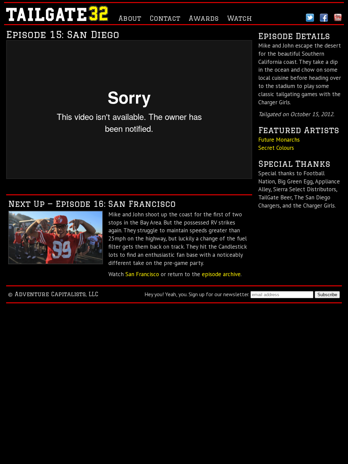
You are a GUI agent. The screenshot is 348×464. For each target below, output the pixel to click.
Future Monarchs (279, 139)
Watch (239, 18)
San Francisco (142, 274)
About (129, 18)
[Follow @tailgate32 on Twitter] (310, 19)
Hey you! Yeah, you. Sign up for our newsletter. (196, 294)
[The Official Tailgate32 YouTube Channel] (338, 19)
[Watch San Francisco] (55, 262)
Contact (165, 18)
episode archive (221, 274)
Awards (204, 18)
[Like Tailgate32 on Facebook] (324, 19)
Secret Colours (276, 147)
